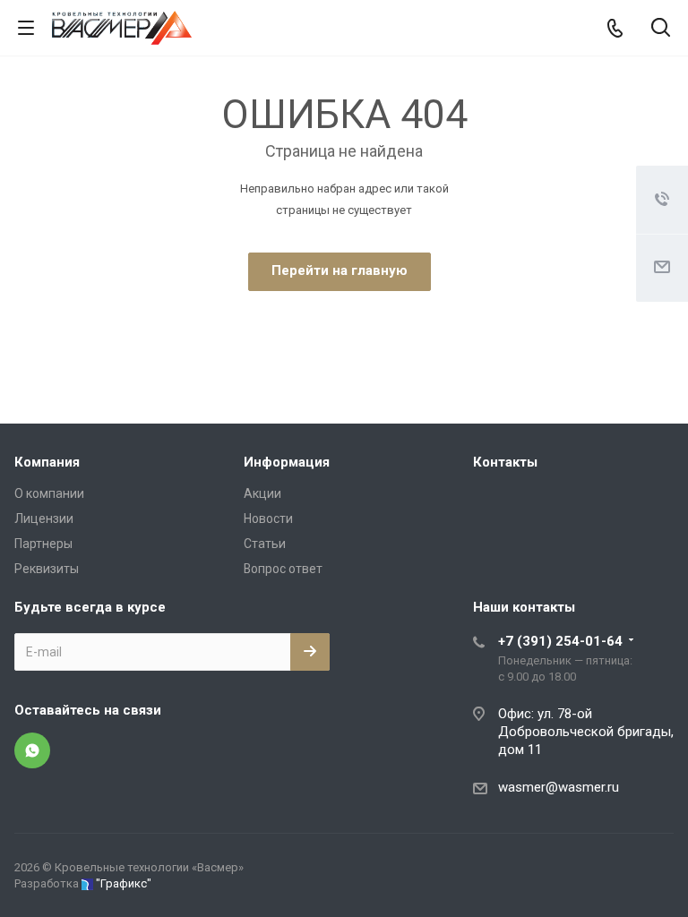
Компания (47, 462)
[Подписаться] (310, 652)
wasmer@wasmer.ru (558, 787)
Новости (268, 518)
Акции (262, 493)
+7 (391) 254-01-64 (560, 641)
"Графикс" (123, 883)
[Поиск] (660, 29)
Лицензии (43, 518)
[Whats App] (32, 750)
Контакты (505, 462)
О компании (49, 493)
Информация (287, 462)
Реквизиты (46, 568)
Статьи (265, 543)
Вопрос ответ (283, 568)
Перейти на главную (339, 270)
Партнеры (43, 543)
